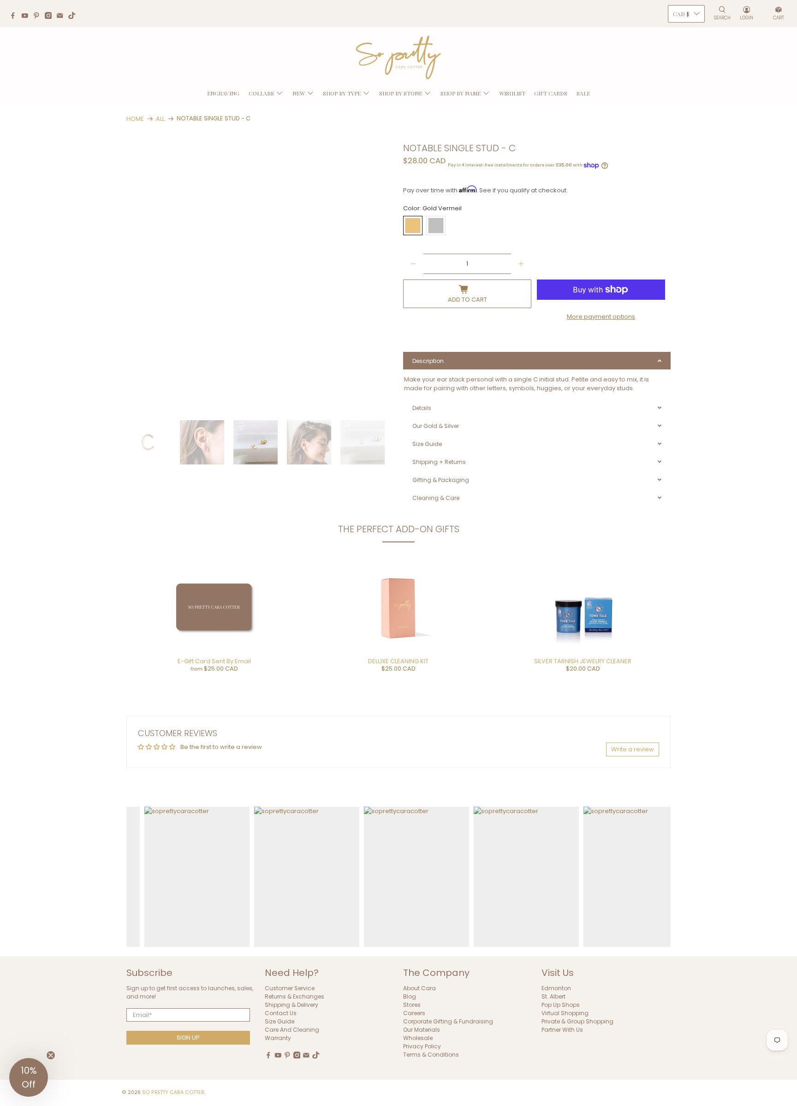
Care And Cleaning (292, 1030)
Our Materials (421, 1030)
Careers (414, 1013)
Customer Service (290, 988)
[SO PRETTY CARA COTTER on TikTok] (74, 16)
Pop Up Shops (560, 1005)
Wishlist (512, 93)
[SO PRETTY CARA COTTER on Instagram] (51, 16)
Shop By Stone (400, 93)
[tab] (537, 360)
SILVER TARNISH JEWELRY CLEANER (582, 661)
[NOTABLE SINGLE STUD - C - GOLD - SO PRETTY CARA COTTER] (261, 277)
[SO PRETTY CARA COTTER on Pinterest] (39, 16)
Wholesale (418, 1038)
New (298, 93)
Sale (583, 93)
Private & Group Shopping (577, 1021)
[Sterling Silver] (436, 225)
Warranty (278, 1038)
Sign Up (188, 1037)
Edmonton (556, 988)
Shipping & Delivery (291, 1005)
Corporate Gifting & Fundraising (448, 1021)
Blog (409, 996)
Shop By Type (342, 93)
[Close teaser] (50, 1055)
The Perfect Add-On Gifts (398, 529)
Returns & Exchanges (294, 996)
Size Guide (279, 1021)
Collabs (261, 93)
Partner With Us (562, 1030)
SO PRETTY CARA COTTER (173, 1092)
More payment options (601, 316)
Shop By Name (460, 93)
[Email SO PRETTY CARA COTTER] (62, 16)
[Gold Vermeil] (412, 225)
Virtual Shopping (565, 1013)
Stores (412, 1005)
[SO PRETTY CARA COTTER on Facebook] (15, 16)
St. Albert (553, 996)
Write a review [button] (632, 749)
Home (135, 119)
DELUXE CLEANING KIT (398, 661)
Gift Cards (550, 93)
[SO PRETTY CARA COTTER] (398, 57)
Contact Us (281, 1013)
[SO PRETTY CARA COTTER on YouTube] (27, 16)
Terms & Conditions (431, 1054)
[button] (28, 1077)
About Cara (419, 988)
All (160, 119)
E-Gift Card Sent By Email (214, 661)
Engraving (223, 93)
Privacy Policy (422, 1046)
